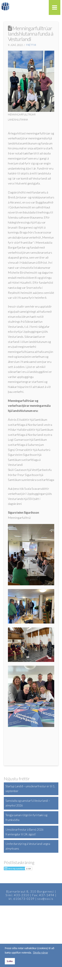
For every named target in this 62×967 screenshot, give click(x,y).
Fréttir (31, 44)
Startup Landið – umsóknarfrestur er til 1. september (30, 789)
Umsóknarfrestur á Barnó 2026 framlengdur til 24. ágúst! (24, 832)
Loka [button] (10, 961)
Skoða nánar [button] (40, 952)
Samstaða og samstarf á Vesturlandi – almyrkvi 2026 (27, 803)
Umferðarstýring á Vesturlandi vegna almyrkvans (27, 846)
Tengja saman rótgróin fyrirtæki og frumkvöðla (26, 817)
